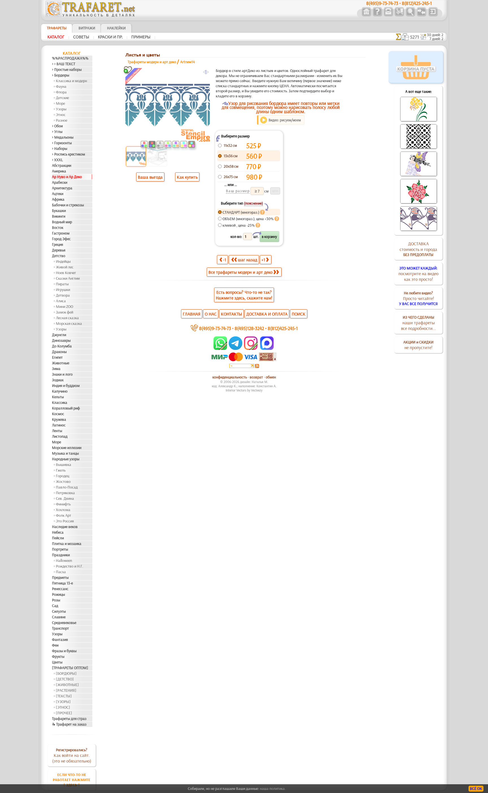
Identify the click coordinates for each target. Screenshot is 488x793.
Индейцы (63, 261)
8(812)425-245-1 (283, 328)
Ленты (57, 430)
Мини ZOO (64, 306)
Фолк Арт (63, 515)
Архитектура (62, 187)
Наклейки (116, 27)
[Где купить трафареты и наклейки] (388, 15)
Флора (61, 92)
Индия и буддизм (66, 385)
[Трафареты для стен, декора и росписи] (366, 15)
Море (60, 103)
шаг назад (247, 259)
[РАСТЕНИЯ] (66, 690)
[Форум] (421, 15)
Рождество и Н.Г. (69, 566)
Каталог (55, 37)
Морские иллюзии (66, 447)
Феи (55, 645)
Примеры (141, 37)
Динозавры (61, 340)
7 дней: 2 (436, 38)
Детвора (63, 295)
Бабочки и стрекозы (68, 204)
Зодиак (58, 379)
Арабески (59, 182)
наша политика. (273, 788)
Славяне (59, 616)
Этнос (61, 114)
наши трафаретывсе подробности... (418, 323)
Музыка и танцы (65, 453)
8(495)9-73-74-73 (215, 328)
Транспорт (60, 628)
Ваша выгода (150, 177)
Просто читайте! (418, 298)
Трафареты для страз (69, 718)
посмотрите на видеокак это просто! (418, 274)
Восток (57, 227)
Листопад (59, 436)
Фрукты (58, 656)
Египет (57, 357)
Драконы (59, 351)
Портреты (60, 549)
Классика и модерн (71, 80)
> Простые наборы (67, 69)
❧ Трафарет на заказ (69, 724)
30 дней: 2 (435, 34)
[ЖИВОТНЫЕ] (67, 684)
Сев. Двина (65, 498)
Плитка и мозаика (66, 543)
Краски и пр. (110, 37)
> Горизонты (62, 142)
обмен (271, 377)
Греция (57, 244)
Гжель (61, 470)
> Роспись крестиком (68, 154)
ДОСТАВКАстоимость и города (418, 249)
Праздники (61, 554)
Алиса (61, 300)
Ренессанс (60, 588)
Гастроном (60, 233)
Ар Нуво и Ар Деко (67, 176)
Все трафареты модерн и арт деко (240, 272)
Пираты (62, 283)
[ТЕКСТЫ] (64, 695)
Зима (56, 368)
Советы (81, 37)
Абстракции (61, 165)
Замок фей (64, 312)
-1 (224, 259)
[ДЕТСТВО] (65, 679)
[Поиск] (410, 15)
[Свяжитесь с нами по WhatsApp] (220, 348)
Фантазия (60, 639)
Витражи (87, 27)
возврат (256, 377)
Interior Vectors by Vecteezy (244, 390)
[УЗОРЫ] (63, 701)
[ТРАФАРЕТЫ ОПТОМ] (70, 667)
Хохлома (63, 509)
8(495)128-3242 (249, 328)
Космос (58, 413)
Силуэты (59, 611)
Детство (58, 255)
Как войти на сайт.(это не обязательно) (71, 755)
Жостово (63, 481)
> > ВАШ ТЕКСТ (63, 63)
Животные (60, 362)
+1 (263, 259)
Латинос (59, 425)
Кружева (59, 419)
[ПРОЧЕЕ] (64, 712)
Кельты (58, 396)
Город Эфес (61, 238)
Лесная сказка (67, 317)
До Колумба (62, 346)
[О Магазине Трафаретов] (377, 15)
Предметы (60, 577)
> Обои (57, 125)
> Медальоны (62, 137)
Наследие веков (65, 526)
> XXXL (57, 159)
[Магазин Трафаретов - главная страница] (90, 15)
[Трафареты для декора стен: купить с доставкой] (399, 15)
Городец (62, 475)
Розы (56, 600)
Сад (55, 605)
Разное (61, 120)
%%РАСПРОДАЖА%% (70, 58)
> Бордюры (60, 75)
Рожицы (58, 594)
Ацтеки (57, 193)
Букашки (59, 210)
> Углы (57, 131)
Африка (58, 199)
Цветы (57, 662)
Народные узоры (65, 458)
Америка (59, 171)
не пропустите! (418, 344)
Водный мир (62, 221)
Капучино (59, 391)
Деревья (58, 250)
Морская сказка (69, 323)
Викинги (58, 216)
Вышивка (63, 464)
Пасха (61, 571)
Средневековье (64, 622)
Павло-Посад (67, 487)
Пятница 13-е (62, 583)
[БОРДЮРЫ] (66, 673)
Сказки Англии (68, 278)
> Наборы (59, 148)
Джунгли (59, 334)
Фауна (61, 86)
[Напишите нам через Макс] (267, 348)
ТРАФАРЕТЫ (57, 27)
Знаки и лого (62, 374)
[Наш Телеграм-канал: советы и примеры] (235, 348)
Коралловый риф (66, 408)
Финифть (63, 504)
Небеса (58, 532)
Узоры (61, 108)
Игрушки (63, 289)
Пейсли (58, 537)
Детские (62, 97)
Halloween (64, 560)
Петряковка (65, 492)
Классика (59, 402)
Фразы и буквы (64, 650)
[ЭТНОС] (63, 707)
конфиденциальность (229, 377)
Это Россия (65, 520)
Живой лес (64, 267)
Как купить (187, 177)
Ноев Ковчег (66, 272)
